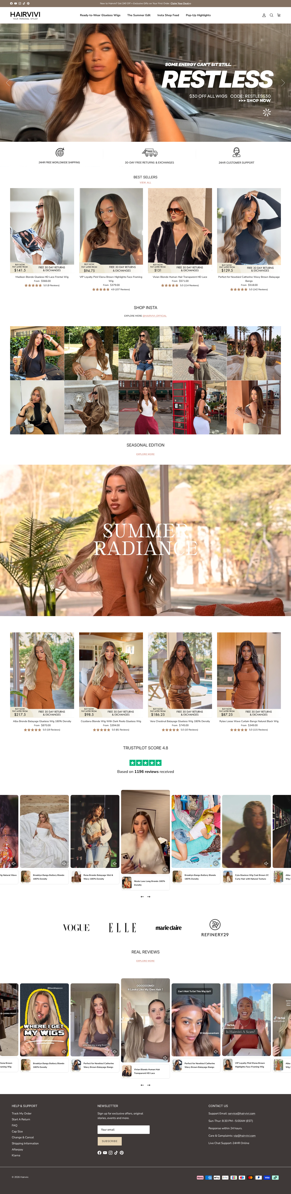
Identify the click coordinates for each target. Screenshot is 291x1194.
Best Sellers (145, 177)
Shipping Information (25, 1143)
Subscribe (110, 1141)
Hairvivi (24, 1177)
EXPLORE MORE (145, 454)
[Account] (263, 15)
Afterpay (17, 1149)
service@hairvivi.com (241, 1113)
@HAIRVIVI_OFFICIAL (155, 315)
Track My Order (21, 1113)
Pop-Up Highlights (198, 15)
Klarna (16, 1155)
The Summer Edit (139, 15)
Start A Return (21, 1119)
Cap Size (17, 1131)
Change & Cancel (23, 1137)
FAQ (14, 1125)
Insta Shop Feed (168, 15)
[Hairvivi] (25, 15)
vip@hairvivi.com (245, 1136)
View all (145, 182)
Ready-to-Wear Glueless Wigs (100, 15)
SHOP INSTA (145, 307)
